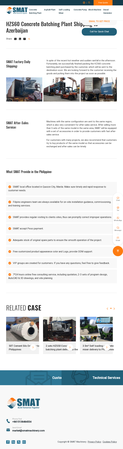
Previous (107, 311)
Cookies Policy (110, 442)
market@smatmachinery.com (28, 430)
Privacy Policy (94, 442)
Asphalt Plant (49, 10)
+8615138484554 (21, 421)
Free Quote (103, 3)
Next (114, 311)
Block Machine (94, 10)
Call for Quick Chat (99, 31)
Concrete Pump (80, 10)
